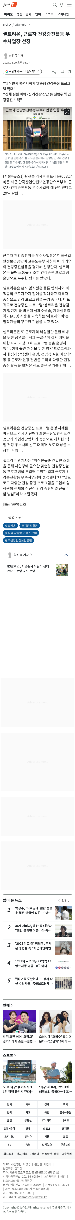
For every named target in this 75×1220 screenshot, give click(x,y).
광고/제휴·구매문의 (28, 1154)
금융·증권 (65, 1112)
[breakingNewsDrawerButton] (61, 4)
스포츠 (8, 1055)
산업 (9, 1120)
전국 (9, 1112)
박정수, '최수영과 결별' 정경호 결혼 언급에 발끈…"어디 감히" (33, 913)
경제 (46, 1104)
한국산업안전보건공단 (18, 540)
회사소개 (8, 1154)
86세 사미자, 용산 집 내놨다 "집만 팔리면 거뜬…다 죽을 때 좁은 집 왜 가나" (33, 930)
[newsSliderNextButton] (68, 900)
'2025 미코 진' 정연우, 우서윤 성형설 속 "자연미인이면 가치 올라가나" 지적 (33, 948)
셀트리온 (10, 525)
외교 (28, 1112)
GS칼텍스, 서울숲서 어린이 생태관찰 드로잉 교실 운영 (28, 568)
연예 (6, 1005)
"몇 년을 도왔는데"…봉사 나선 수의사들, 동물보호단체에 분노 (34, 983)
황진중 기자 (16, 56)
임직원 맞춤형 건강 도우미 (21, 532)
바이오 (7, 25)
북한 (46, 1112)
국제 (65, 1104)
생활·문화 (9, 1128)
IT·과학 (47, 1120)
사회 (28, 1104)
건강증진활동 (30, 525)
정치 (9, 1104)
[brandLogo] (10, 4)
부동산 (28, 1120)
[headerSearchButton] (55, 4)
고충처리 (67, 1154)
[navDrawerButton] (69, 4)
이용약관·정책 (50, 1154)
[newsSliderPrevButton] (59, 900)
